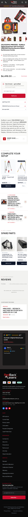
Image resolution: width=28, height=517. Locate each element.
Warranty (4, 470)
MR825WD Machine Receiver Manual (10, 106)
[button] (14, 201)
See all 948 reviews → (9, 342)
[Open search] (22, 2)
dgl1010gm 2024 (6, 102)
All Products (5, 416)
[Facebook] (3, 408)
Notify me (14, 95)
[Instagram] (6, 408)
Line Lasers (5, 425)
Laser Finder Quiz (6, 431)
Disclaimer (14, 513)
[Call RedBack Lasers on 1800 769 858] (5, 2)
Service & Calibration (8, 464)
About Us (4, 441)
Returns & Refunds (7, 476)
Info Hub (4, 451)
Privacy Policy (7, 511)
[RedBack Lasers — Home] (14, 2)
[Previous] (3, 22)
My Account (5, 448)
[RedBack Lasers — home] (10, 376)
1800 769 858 (6, 392)
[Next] (25, 22)
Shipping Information (8, 473)
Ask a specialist (5, 109)
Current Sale (5, 419)
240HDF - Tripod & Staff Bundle (8, 177)
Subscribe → (14, 497)
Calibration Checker (7, 467)
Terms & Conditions (18, 511)
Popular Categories (7, 428)
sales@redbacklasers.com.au (10, 398)
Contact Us (5, 438)
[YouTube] (9, 408)
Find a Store (5, 445)
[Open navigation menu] (2, 2)
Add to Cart (8, 186)
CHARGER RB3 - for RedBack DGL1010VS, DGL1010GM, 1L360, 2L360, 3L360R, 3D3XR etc (7, 256)
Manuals (4, 461)
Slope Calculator (6, 454)
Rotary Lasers (6, 422)
